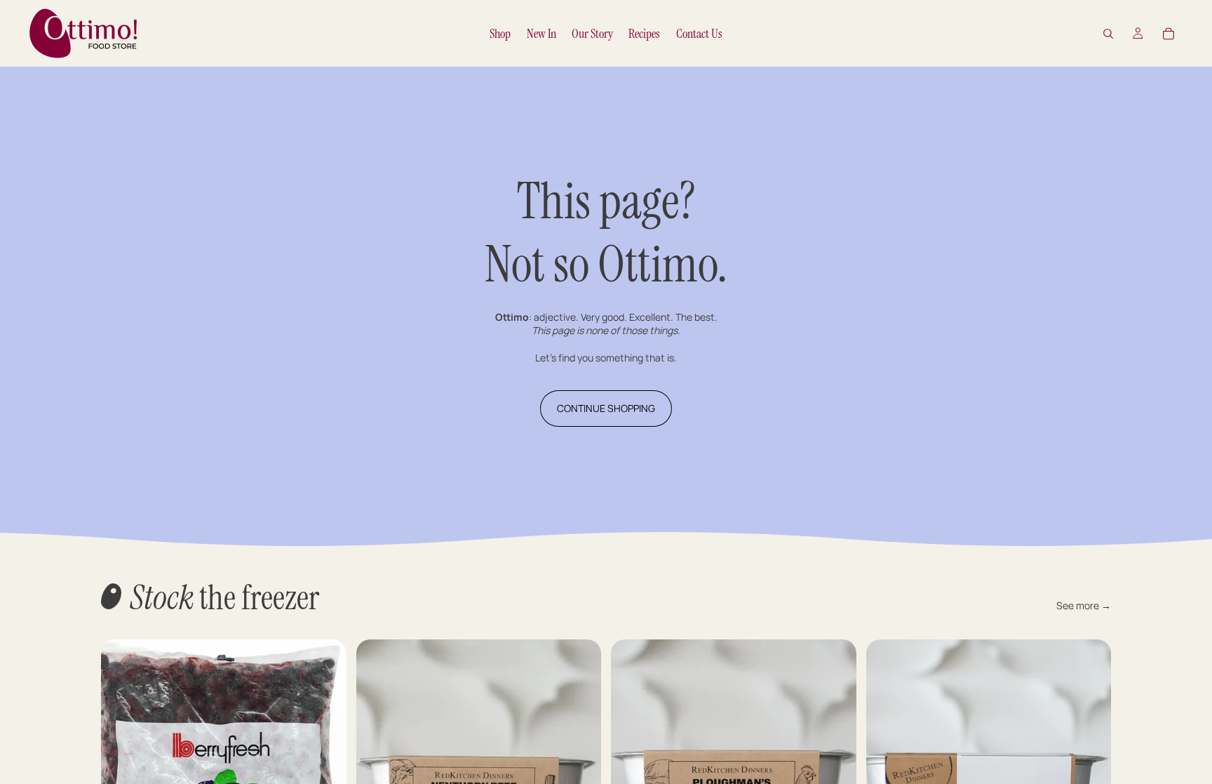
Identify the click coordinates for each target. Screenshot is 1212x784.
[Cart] (1168, 33)
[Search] (1108, 33)
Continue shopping (606, 408)
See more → (1083, 605)
